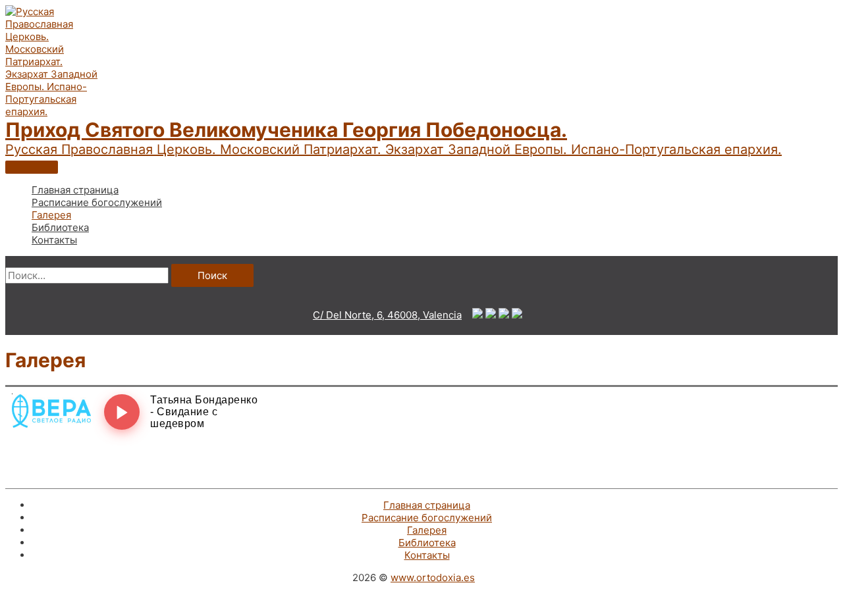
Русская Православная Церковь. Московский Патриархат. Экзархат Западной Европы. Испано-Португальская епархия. (393, 149)
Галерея (427, 530)
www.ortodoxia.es (433, 577)
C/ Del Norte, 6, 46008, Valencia (387, 315)
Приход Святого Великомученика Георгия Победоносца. (286, 129)
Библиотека (427, 542)
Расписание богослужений (427, 517)
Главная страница (426, 505)
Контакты (427, 555)
